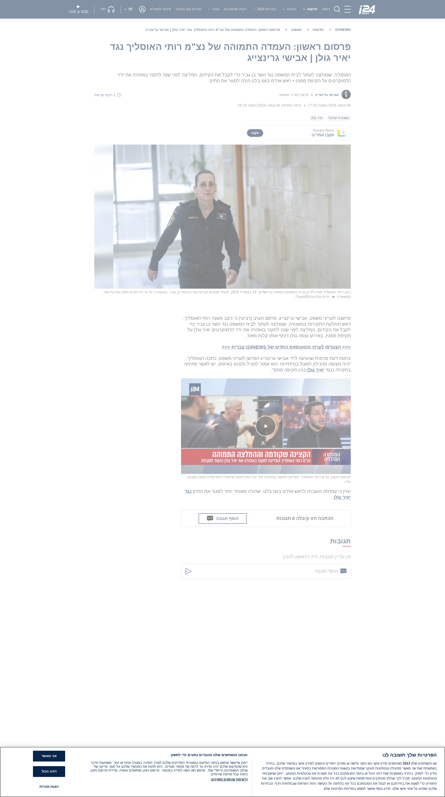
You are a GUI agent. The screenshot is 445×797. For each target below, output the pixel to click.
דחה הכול (49, 771)
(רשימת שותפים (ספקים (229, 779)
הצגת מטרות (49, 787)
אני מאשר (49, 756)
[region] (222, 772)
